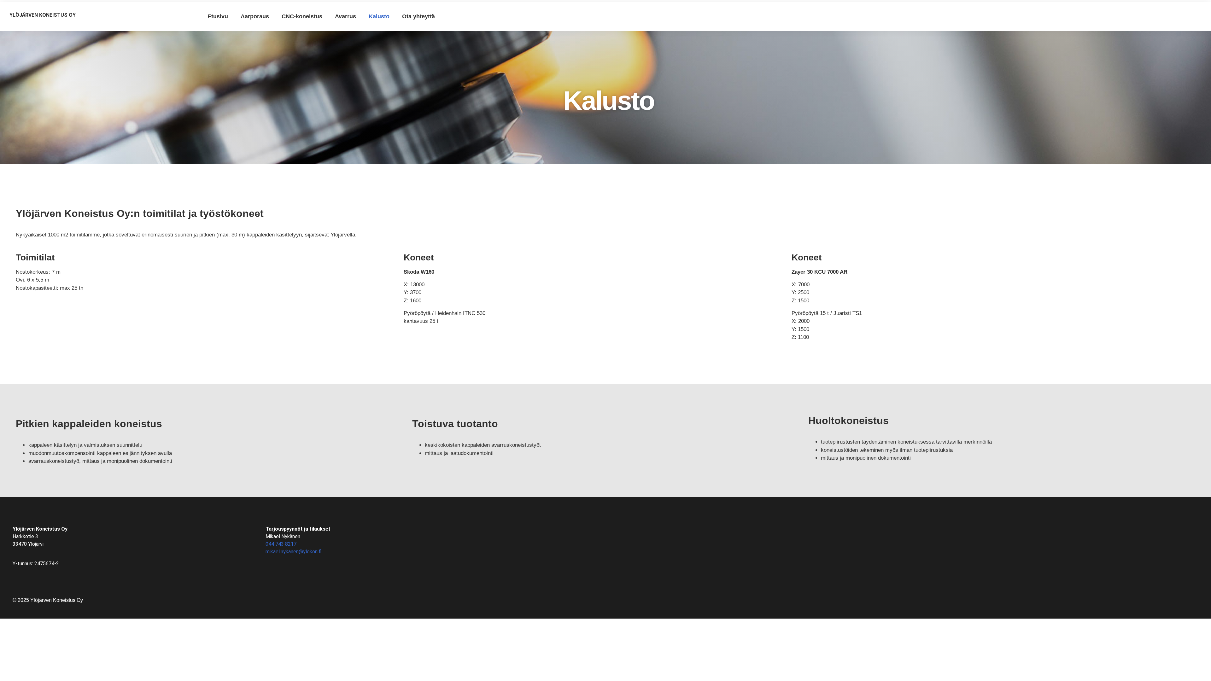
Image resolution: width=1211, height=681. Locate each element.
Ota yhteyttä (418, 16)
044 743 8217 (281, 544)
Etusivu (218, 16)
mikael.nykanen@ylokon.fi (293, 552)
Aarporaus (255, 16)
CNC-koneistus (302, 16)
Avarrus (345, 16)
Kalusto (379, 16)
